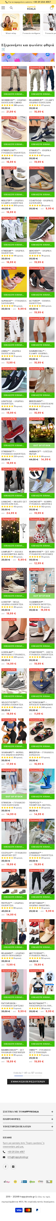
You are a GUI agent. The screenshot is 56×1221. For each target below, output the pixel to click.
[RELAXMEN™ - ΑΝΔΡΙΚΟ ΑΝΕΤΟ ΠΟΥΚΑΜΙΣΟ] (14, 932)
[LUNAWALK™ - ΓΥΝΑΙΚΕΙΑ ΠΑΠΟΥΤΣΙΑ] (42, 831)
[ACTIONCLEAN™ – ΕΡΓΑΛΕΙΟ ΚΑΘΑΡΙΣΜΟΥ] (42, 681)
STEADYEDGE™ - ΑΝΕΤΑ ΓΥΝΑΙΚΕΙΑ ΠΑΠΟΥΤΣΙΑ (41, 653)
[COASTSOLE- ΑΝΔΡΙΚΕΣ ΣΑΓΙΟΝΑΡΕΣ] (42, 179)
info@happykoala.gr (18, 1157)
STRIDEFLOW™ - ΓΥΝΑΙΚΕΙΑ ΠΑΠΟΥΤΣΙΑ (13, 151)
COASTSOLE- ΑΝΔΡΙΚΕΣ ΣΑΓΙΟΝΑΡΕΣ (41, 201)
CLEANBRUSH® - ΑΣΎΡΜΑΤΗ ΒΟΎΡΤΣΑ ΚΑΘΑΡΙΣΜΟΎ (40, 603)
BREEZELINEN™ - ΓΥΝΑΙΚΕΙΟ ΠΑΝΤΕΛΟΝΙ (41, 402)
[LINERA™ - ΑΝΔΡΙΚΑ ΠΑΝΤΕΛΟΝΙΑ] (14, 329)
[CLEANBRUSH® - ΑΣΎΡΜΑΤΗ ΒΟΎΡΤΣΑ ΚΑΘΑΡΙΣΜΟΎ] (42, 580)
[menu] (3, 7)
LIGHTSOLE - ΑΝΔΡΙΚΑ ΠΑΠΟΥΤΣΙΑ (12, 402)
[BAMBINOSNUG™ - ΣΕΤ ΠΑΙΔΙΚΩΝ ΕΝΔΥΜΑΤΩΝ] (14, 1028)
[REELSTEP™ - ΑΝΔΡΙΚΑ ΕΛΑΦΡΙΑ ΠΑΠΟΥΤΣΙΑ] (14, 179)
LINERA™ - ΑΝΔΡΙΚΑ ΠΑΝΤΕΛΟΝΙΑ (11, 352)
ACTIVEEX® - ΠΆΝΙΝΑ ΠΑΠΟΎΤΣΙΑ (39, 302)
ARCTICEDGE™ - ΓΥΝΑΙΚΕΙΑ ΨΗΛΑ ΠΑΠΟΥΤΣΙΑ (38, 954)
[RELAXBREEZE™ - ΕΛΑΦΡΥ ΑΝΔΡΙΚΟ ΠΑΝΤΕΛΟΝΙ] (42, 78)
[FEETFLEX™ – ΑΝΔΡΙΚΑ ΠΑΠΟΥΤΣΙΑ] (14, 881)
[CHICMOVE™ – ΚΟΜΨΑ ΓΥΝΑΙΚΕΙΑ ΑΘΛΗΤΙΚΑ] (42, 480)
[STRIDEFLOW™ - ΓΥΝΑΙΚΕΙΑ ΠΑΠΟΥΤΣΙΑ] (14, 129)
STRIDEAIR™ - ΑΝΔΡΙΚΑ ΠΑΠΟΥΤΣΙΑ (12, 252)
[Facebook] (5, 1166)
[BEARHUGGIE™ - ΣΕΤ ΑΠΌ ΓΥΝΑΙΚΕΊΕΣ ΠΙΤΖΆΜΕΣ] (42, 530)
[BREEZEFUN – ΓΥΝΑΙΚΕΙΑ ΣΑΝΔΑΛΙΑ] (42, 731)
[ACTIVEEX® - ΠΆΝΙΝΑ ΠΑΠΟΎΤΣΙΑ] (42, 279)
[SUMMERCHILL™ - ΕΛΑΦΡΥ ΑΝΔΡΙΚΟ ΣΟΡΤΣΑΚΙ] (42, 329)
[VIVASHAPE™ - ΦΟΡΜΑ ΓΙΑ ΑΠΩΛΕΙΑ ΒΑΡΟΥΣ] (14, 731)
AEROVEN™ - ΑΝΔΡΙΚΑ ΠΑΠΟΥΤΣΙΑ (40, 252)
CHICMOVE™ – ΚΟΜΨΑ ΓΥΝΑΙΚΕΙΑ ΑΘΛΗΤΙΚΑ (40, 503)
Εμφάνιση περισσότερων (28, 1081)
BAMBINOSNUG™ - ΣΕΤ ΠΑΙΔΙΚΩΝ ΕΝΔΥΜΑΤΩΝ (13, 1051)
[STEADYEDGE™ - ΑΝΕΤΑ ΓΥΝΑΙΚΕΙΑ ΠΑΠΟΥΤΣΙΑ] (42, 630)
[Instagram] (13, 1166)
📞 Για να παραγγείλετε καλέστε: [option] (28, 2)
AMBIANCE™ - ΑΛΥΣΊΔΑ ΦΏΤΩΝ (40, 452)
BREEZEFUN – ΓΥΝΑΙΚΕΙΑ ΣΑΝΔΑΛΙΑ (41, 753)
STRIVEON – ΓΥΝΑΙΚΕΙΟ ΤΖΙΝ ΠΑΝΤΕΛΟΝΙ (13, 803)
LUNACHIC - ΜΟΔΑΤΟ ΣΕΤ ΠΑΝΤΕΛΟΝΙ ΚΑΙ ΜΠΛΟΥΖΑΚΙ (14, 503)
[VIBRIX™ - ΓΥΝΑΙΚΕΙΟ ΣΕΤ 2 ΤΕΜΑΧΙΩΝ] (42, 1028)
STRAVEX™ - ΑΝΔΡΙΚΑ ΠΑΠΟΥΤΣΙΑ (40, 151)
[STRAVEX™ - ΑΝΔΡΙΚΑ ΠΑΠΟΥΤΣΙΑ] (42, 129)
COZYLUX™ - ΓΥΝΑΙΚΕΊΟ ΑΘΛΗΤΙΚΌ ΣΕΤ (14, 854)
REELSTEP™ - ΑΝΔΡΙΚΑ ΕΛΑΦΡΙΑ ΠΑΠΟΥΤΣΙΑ (12, 201)
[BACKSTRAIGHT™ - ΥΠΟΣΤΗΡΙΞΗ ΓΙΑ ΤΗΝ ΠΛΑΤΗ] (42, 982)
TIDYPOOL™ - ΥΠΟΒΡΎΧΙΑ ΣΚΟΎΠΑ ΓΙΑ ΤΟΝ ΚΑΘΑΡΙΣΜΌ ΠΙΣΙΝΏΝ (40, 803)
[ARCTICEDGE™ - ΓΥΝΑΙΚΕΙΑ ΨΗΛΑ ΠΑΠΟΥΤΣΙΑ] (42, 932)
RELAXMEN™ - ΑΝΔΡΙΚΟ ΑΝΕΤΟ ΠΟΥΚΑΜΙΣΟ (12, 954)
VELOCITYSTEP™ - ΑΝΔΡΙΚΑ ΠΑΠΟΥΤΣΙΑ (12, 703)
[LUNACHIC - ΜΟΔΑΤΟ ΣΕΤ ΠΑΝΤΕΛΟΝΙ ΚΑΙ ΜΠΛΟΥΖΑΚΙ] (14, 480)
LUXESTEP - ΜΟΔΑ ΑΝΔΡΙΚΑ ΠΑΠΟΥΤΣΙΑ (12, 603)
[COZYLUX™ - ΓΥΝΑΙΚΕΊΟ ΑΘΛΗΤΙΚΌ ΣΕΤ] (14, 831)
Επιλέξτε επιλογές (15, 94)
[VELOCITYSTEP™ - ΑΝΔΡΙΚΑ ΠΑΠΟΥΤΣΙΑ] (14, 681)
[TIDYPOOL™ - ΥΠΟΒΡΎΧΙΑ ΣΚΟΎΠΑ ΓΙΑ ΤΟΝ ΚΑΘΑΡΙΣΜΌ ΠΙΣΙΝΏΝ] (42, 781)
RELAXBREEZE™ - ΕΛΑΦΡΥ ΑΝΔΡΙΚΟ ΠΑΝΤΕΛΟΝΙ (41, 101)
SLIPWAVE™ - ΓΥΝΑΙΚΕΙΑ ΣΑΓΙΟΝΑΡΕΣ (13, 302)
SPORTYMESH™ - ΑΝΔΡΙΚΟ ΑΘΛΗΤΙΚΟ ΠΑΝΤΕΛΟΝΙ (39, 904)
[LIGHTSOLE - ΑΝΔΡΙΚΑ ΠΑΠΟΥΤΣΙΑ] (14, 380)
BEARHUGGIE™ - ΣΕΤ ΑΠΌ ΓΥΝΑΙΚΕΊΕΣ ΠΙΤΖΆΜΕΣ (41, 553)
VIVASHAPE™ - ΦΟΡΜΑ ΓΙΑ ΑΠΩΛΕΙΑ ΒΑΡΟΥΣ (12, 753)
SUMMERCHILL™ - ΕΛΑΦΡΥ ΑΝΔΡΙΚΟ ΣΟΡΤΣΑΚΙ (38, 352)
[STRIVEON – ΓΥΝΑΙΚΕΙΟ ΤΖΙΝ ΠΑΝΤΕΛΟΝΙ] (14, 781)
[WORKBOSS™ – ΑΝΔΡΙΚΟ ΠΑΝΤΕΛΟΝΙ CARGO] (14, 78)
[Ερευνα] (11, 8)
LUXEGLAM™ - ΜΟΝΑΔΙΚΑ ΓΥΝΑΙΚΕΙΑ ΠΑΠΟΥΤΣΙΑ (13, 653)
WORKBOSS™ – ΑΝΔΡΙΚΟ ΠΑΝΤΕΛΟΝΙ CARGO (13, 101)
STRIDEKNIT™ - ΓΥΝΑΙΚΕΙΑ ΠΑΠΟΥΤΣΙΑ (13, 452)
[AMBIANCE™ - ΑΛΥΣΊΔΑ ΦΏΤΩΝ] (42, 430)
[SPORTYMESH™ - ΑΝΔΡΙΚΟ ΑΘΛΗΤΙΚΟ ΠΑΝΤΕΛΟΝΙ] (42, 881)
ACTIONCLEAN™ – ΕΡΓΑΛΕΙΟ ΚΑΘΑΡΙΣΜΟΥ (41, 703)
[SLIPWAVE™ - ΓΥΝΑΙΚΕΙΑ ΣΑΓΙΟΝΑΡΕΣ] (14, 279)
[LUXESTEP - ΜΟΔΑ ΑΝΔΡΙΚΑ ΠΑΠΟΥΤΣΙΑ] (14, 580)
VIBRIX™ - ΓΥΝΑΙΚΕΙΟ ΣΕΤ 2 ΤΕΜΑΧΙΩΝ (40, 1051)
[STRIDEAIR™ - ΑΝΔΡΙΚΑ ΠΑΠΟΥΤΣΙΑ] (14, 229)
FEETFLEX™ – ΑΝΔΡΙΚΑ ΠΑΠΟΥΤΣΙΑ (12, 904)
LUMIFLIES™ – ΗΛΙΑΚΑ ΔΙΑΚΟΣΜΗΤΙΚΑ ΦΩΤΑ (12, 553)
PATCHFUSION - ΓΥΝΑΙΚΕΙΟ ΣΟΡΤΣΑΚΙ (12, 1004)
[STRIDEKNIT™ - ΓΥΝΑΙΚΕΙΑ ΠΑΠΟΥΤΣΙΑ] (14, 430)
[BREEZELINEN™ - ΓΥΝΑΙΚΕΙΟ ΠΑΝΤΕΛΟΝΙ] (42, 380)
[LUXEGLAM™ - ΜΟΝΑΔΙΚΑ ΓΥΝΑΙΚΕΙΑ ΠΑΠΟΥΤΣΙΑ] (14, 630)
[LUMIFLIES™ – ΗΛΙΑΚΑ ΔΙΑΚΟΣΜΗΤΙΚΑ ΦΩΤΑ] (14, 530)
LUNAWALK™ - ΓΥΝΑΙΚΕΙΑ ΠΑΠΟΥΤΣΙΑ (41, 854)
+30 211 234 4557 (42, 2)
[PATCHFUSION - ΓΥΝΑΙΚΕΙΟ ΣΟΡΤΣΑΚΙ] (14, 982)
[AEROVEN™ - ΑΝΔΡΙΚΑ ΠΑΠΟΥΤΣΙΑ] (42, 229)
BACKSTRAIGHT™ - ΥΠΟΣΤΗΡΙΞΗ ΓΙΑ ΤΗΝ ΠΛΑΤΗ (40, 1004)
